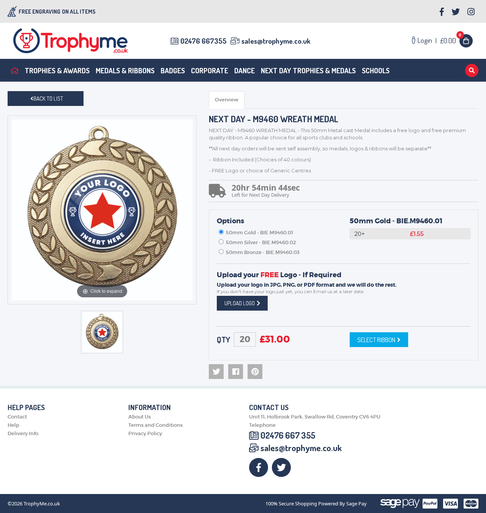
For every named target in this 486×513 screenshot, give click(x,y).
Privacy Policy (145, 433)
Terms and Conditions (155, 425)
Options (230, 221)
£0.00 (451, 40)
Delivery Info (23, 433)
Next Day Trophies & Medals (308, 70)
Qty (223, 339)
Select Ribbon (376, 340)
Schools (376, 70)
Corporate (209, 70)
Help (13, 425)
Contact (17, 417)
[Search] (471, 70)
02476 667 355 (287, 435)
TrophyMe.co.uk (42, 503)
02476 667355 (203, 40)
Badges (173, 70)
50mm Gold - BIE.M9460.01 (396, 221)
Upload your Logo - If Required (279, 274)
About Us (139, 417)
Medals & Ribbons (125, 70)
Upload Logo (239, 303)
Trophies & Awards (57, 70)
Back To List (48, 98)
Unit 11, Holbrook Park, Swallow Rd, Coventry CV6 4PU (314, 417)
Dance (244, 70)
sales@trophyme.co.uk (275, 40)
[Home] (15, 70)
